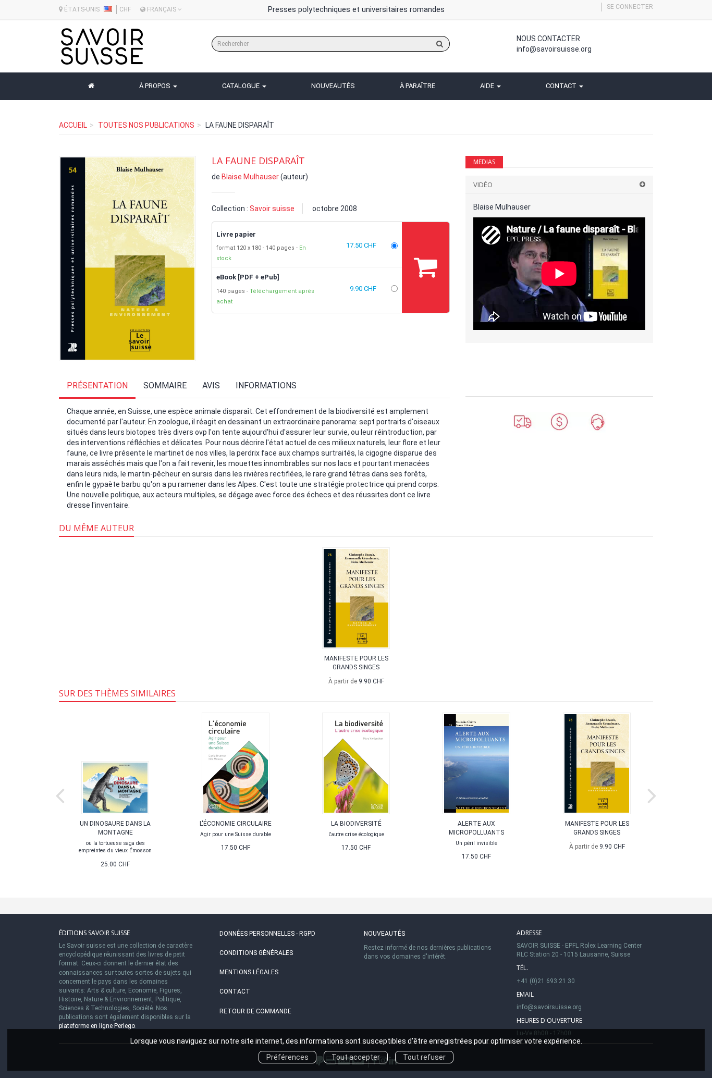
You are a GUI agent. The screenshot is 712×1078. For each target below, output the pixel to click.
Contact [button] (562, 86)
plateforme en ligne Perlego (97, 1026)
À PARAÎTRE (417, 86)
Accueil (73, 125)
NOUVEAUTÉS (333, 86)
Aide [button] (488, 86)
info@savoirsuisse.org (554, 49)
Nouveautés (384, 933)
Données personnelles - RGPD (267, 933)
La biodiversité (356, 823)
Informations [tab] (266, 385)
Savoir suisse (272, 208)
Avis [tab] (211, 385)
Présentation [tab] (97, 385)
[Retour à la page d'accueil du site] (102, 46)
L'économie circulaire (236, 823)
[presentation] (60, 793)
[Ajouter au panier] (425, 267)
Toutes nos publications (146, 125)
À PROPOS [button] (155, 86)
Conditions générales (256, 953)
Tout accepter (356, 1057)
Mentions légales (248, 972)
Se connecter (630, 6)
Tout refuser (424, 1057)
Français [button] (161, 9)
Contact (234, 991)
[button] (127, 258)
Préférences (287, 1057)
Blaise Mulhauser (250, 177)
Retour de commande (255, 1011)
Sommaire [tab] (165, 385)
